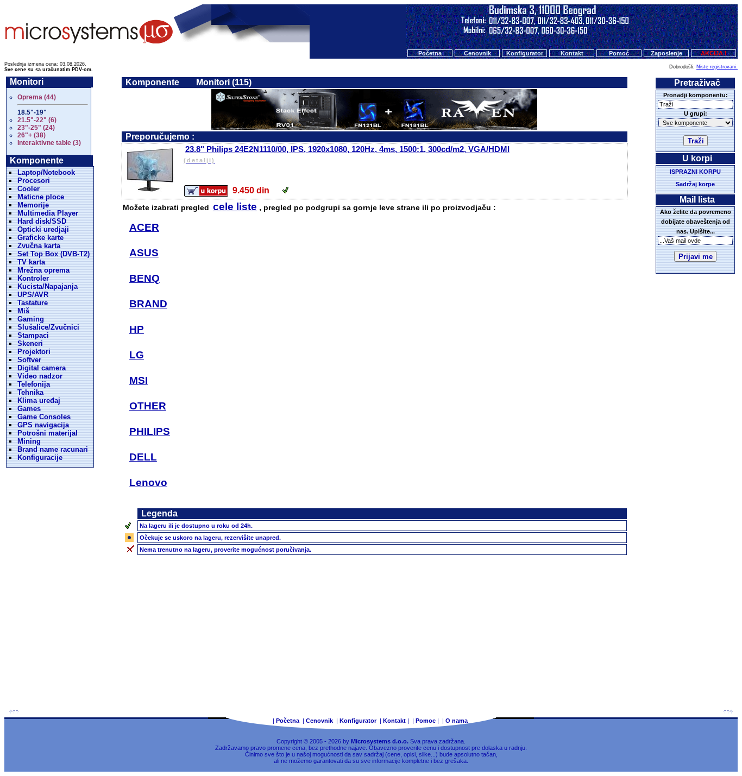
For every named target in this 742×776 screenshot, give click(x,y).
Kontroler (33, 278)
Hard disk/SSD (41, 221)
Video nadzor (39, 376)
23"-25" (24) (36, 127)
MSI (138, 380)
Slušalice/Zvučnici (48, 327)
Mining (29, 441)
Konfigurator (524, 53)
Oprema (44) (36, 97)
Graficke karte (40, 238)
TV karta (31, 262)
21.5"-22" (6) (36, 120)
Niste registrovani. (717, 67)
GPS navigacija (43, 425)
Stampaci (33, 335)
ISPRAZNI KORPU (695, 171)
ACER (144, 227)
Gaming (30, 319)
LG (136, 355)
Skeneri (30, 343)
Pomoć (619, 53)
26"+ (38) (31, 135)
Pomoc (426, 720)
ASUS (144, 252)
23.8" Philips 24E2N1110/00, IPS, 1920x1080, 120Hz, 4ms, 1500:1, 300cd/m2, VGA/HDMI (347, 153)
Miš (23, 311)
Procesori (33, 180)
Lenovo (148, 482)
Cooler (28, 189)
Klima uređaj (38, 400)
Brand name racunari (52, 449)
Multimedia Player (47, 213)
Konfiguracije (39, 457)
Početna (430, 53)
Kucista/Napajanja (47, 286)
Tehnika (30, 392)
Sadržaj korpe (695, 184)
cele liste (235, 206)
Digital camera (41, 368)
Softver (29, 360)
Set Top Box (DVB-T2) (53, 254)
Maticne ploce (40, 197)
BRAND (148, 304)
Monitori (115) (223, 82)
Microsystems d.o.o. (379, 741)
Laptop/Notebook (46, 172)
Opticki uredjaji (43, 229)
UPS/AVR (32, 295)
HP (136, 329)
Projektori (34, 352)
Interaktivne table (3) (49, 143)
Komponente (152, 82)
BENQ (144, 278)
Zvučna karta (38, 246)
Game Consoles (44, 417)
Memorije (33, 205)
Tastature (32, 303)
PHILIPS (149, 431)
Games (29, 409)
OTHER (147, 406)
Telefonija (33, 384)
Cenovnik (477, 53)
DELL (143, 457)
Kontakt (572, 53)
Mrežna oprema (43, 270)
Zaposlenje (666, 53)
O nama (456, 720)
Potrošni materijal (47, 433)
